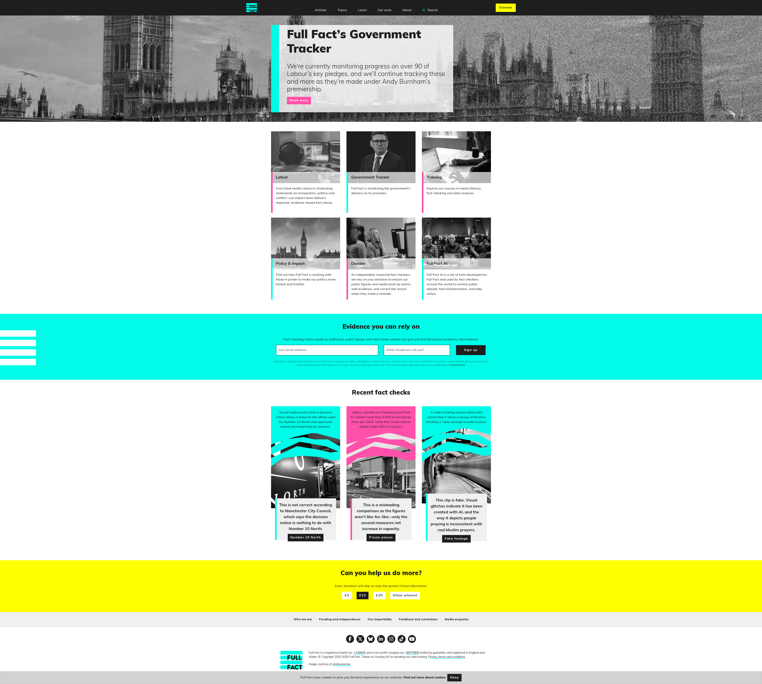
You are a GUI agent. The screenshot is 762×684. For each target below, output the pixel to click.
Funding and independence (340, 619)
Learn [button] (362, 10)
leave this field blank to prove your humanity (17, 319)
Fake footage (456, 538)
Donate (505, 7)
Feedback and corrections (418, 619)
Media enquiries (457, 619)
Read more (299, 100)
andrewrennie (341, 664)
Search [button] (432, 10)
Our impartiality (380, 619)
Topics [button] (342, 10)
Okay (454, 677)
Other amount (405, 595)
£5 (347, 595)
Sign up (470, 350)
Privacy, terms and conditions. (447, 657)
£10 (362, 595)
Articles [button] (320, 10)
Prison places (381, 537)
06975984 (412, 652)
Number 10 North (305, 537)
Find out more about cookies (424, 677)
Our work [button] (384, 10)
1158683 (359, 652)
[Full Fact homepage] (251, 7)
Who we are (302, 619)
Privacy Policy (457, 365)
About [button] (407, 10)
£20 (379, 595)
